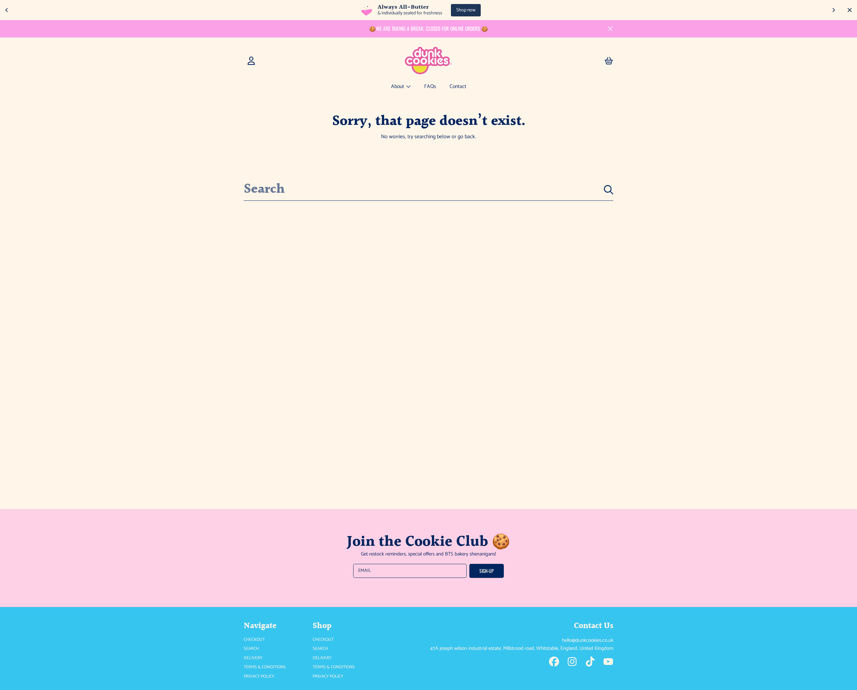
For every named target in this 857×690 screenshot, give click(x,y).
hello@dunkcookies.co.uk (587, 640)
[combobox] (428, 189)
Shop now (465, 10)
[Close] (610, 28)
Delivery (253, 658)
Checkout (254, 639)
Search (251, 648)
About (398, 86)
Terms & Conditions (265, 667)
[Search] (609, 189)
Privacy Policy (259, 676)
